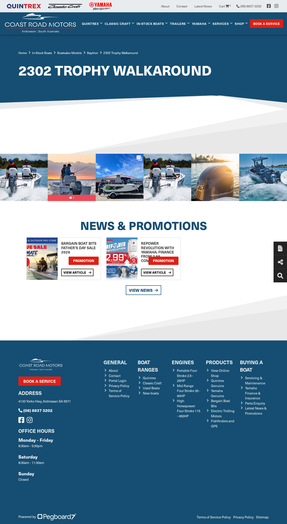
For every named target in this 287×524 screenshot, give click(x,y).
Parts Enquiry (255, 403)
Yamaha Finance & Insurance (253, 393)
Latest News (203, 6)
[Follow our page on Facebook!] (269, 6)
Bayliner (92, 52)
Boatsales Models (69, 52)
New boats (151, 393)
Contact (181, 6)
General (115, 362)
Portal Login (118, 380)
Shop (239, 23)
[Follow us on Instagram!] (30, 421)
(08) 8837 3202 (37, 410)
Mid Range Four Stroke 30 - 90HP (188, 390)
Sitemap (262, 517)
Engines (183, 362)
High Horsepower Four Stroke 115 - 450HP (188, 408)
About (165, 6)
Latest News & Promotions (256, 411)
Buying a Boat (251, 366)
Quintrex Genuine (217, 383)
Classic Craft (118, 23)
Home (22, 52)
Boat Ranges (148, 366)
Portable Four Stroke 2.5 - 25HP (187, 375)
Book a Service (266, 23)
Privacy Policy (119, 385)
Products (219, 362)
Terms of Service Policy (119, 393)
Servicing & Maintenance (255, 380)
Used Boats (151, 387)
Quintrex (90, 23)
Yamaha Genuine (217, 393)
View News (141, 290)
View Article (75, 272)
